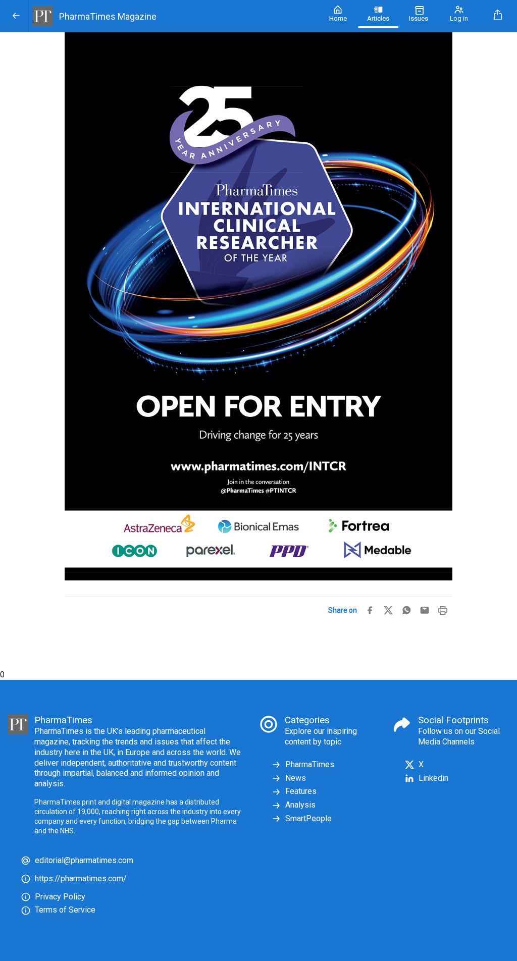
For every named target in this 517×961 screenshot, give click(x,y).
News (295, 778)
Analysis (300, 805)
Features (301, 791)
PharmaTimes (309, 764)
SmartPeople (308, 818)
